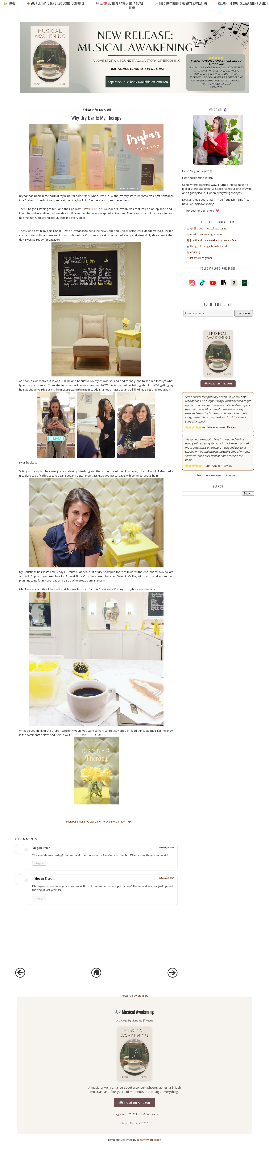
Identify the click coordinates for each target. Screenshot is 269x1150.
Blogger (142, 996)
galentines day (85, 821)
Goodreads (150, 1114)
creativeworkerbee (149, 1140)
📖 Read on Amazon (218, 383)
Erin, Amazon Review (219, 466)
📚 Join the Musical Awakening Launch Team (212, 240)
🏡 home (10, 3)
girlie (98, 821)
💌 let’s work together (199, 258)
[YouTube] (213, 283)
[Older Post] (172, 977)
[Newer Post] (20, 977)
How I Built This (93, 209)
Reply (39, 863)
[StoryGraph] (223, 283)
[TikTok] (202, 283)
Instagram (117, 1114)
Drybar (72, 821)
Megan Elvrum (44, 879)
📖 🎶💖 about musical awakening (206, 228)
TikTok (133, 1114)
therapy (120, 821)
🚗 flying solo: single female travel (206, 246)
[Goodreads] (234, 283)
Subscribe (243, 313)
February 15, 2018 (166, 848)
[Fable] (244, 283)
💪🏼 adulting (193, 252)
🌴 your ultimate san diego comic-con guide (55, 3)
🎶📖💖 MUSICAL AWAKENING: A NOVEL (119, 3)
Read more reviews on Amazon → (218, 475)
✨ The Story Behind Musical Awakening (180, 3)
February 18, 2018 (166, 878)
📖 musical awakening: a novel (204, 234)
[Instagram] (192, 283)
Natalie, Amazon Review (221, 427)
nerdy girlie (108, 821)
